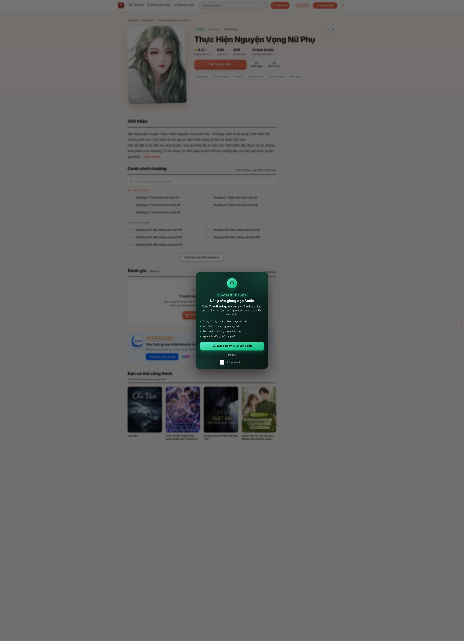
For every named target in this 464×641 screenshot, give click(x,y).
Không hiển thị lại (235, 362)
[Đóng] (263, 276)
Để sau (232, 354)
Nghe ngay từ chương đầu (234, 346)
